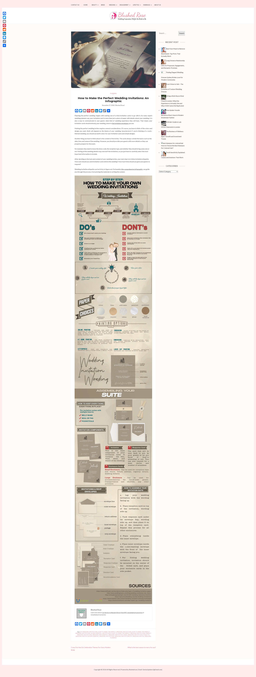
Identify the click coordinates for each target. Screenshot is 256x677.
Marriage (146, 5)
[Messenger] (4, 37)
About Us (157, 5)
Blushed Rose (120, 105)
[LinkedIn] (4, 33)
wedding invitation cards (117, 635)
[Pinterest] (4, 25)
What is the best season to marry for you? (142, 647)
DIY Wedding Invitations (89, 632)
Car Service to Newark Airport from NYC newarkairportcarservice (122, 612)
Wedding (112, 5)
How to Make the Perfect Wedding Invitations (114, 632)
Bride (103, 5)
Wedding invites (138, 636)
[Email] (4, 21)
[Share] (4, 45)
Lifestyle (136, 5)
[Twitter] (4, 17)
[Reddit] (4, 29)
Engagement (124, 5)
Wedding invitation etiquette (138, 635)
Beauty (94, 5)
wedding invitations (106, 636)
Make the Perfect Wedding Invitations (131, 633)
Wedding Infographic (100, 635)
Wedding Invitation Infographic (87, 636)
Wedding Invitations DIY (123, 636)
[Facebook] (4, 13)
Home (86, 5)
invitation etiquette (109, 633)
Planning (113, 93)
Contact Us (75, 5)
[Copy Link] (4, 41)
